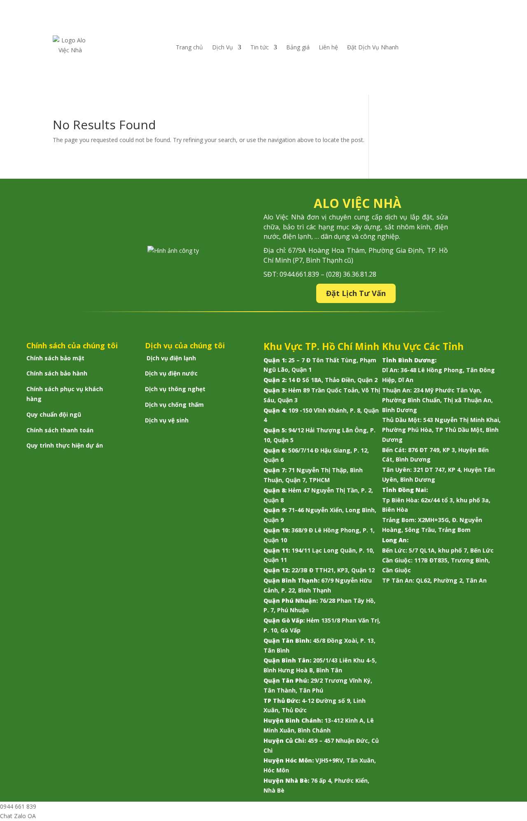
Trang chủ (189, 47)
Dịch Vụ (222, 47)
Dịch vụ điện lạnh (171, 358)
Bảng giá (298, 47)
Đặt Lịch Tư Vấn (356, 293)
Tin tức (259, 47)
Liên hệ (328, 47)
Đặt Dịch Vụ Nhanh (373, 47)
